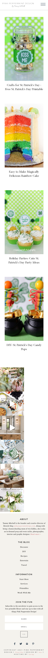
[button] (43, 4)
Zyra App (31, 654)
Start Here (24, 579)
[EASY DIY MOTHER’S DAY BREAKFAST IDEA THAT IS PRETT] (12, 404)
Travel (24, 565)
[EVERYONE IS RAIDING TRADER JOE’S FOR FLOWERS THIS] (12, 500)
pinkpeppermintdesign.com (24, 526)
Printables (24, 588)
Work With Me (24, 592)
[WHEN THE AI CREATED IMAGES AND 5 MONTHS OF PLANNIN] (12, 428)
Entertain (24, 560)
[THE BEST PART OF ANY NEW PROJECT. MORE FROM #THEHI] (12, 452)
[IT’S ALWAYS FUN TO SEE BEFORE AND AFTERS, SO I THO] (12, 476)
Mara (40, 652)
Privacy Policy (19, 652)
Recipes (24, 556)
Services (24, 583)
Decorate (24, 547)
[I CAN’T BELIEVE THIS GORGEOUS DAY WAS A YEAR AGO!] (12, 379)
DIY (24, 551)
